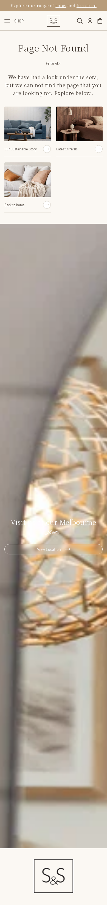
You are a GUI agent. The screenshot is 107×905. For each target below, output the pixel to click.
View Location (49, 549)
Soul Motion (59, 5)
